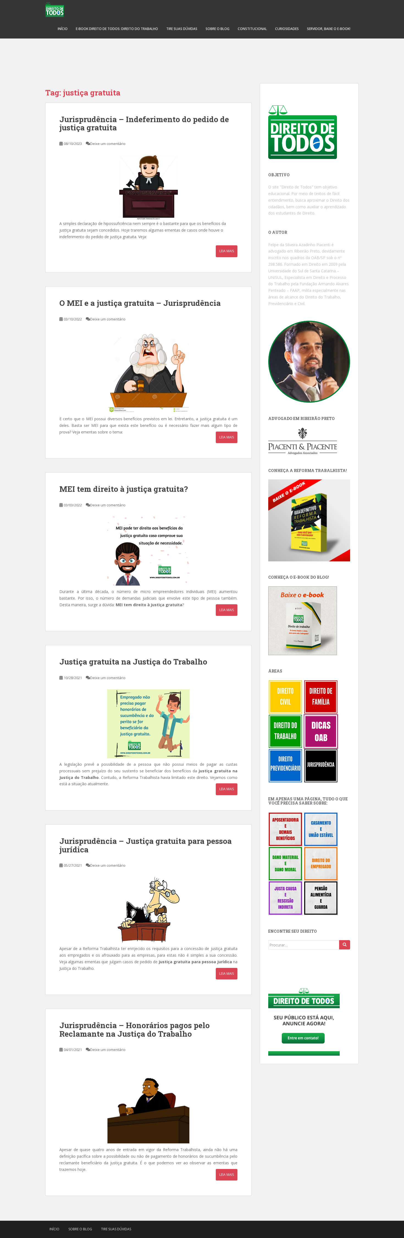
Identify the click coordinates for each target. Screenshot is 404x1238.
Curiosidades (287, 28)
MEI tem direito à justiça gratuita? (123, 489)
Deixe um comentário (108, 143)
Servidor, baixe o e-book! (328, 28)
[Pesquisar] (344, 944)
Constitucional (252, 28)
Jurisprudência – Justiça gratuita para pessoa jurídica (145, 845)
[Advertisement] (202, 57)
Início (63, 28)
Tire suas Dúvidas (181, 28)
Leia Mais (226, 251)
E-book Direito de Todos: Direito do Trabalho (117, 28)
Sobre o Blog (217, 28)
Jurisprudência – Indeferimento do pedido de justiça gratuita (144, 123)
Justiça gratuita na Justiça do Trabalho (133, 662)
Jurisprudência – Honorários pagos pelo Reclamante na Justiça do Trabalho (134, 1029)
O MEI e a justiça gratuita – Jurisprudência (140, 303)
